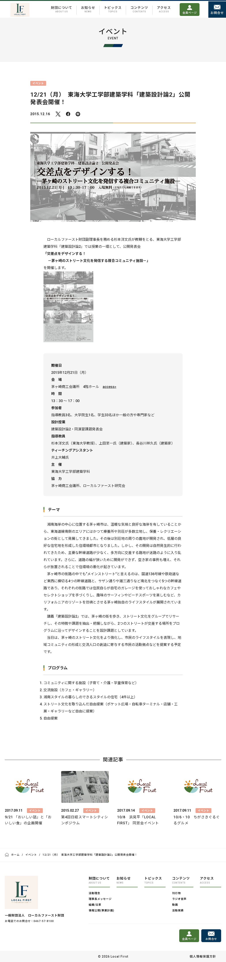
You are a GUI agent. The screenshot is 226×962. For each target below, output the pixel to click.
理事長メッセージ (100, 899)
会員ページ (190, 12)
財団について (61, 9)
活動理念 (94, 893)
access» (109, 387)
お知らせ (88, 9)
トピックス (113, 9)
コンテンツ (139, 9)
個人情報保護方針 (203, 956)
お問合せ (217, 13)
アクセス (164, 9)
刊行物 (176, 893)
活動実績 (178, 910)
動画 (175, 904)
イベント (31, 854)
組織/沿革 (95, 904)
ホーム (15, 854)
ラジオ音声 (179, 899)
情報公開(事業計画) (101, 910)
